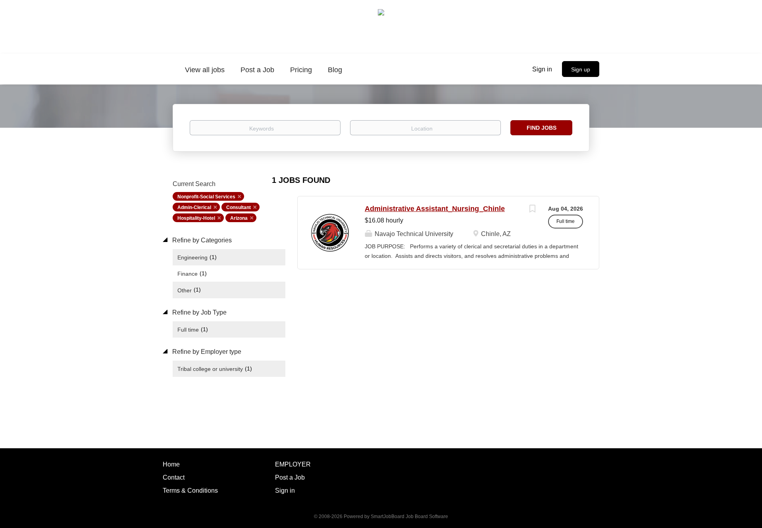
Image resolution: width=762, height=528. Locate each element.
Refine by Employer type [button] (206, 351)
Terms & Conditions (190, 490)
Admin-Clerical (194, 207)
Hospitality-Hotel (196, 218)
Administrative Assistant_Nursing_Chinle (435, 209)
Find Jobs (541, 128)
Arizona (239, 218)
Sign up (580, 69)
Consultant (238, 207)
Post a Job (290, 477)
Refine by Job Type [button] (199, 312)
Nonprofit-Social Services (206, 197)
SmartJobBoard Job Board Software (409, 516)
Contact (174, 477)
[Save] (532, 210)
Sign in (542, 69)
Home (171, 464)
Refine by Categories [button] (201, 240)
